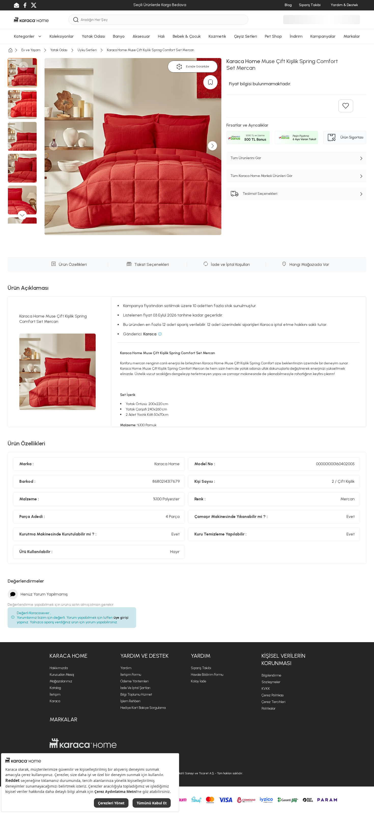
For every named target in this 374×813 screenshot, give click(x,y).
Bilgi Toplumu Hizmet (136, 694)
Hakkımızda (59, 668)
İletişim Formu (130, 674)
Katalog (55, 688)
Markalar (63, 719)
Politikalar (269, 708)
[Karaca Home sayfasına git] (83, 743)
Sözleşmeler (271, 682)
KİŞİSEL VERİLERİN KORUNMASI (283, 659)
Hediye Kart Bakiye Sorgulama (143, 708)
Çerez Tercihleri (273, 702)
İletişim (55, 694)
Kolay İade (198, 681)
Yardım (125, 668)
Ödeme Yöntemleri (134, 681)
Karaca (55, 701)
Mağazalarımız (61, 681)
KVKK (266, 688)
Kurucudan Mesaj (62, 674)
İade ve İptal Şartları (135, 688)
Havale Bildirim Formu (207, 674)
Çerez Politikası (273, 695)
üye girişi (120, 617)
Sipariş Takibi (201, 668)
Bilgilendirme (271, 675)
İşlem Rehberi (130, 701)
